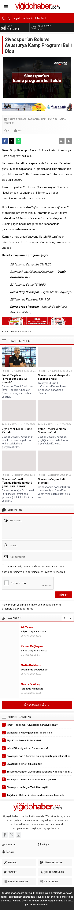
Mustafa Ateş (30, 684)
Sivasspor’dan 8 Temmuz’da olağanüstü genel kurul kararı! (17, 482)
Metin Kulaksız (31, 665)
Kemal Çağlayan (32, 646)
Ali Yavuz (27, 627)
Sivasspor (27, 331)
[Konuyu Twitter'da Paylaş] (11, 141)
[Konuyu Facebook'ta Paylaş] (5, 141)
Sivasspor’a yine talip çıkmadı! (52, 480)
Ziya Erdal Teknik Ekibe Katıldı (31, 18)
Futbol (5, 370)
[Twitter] (11, 835)
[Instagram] (18, 835)
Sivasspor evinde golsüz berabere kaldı (54, 376)
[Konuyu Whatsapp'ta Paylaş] (18, 141)
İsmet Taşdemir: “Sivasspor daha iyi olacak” (14, 378)
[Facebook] (5, 835)
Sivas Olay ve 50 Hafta (34, 650)
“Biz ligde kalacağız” (32, 688)
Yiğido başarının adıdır (34, 631)
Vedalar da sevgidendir (34, 669)
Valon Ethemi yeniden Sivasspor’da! (52, 430)
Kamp (18, 331)
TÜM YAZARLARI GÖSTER (37, 704)
